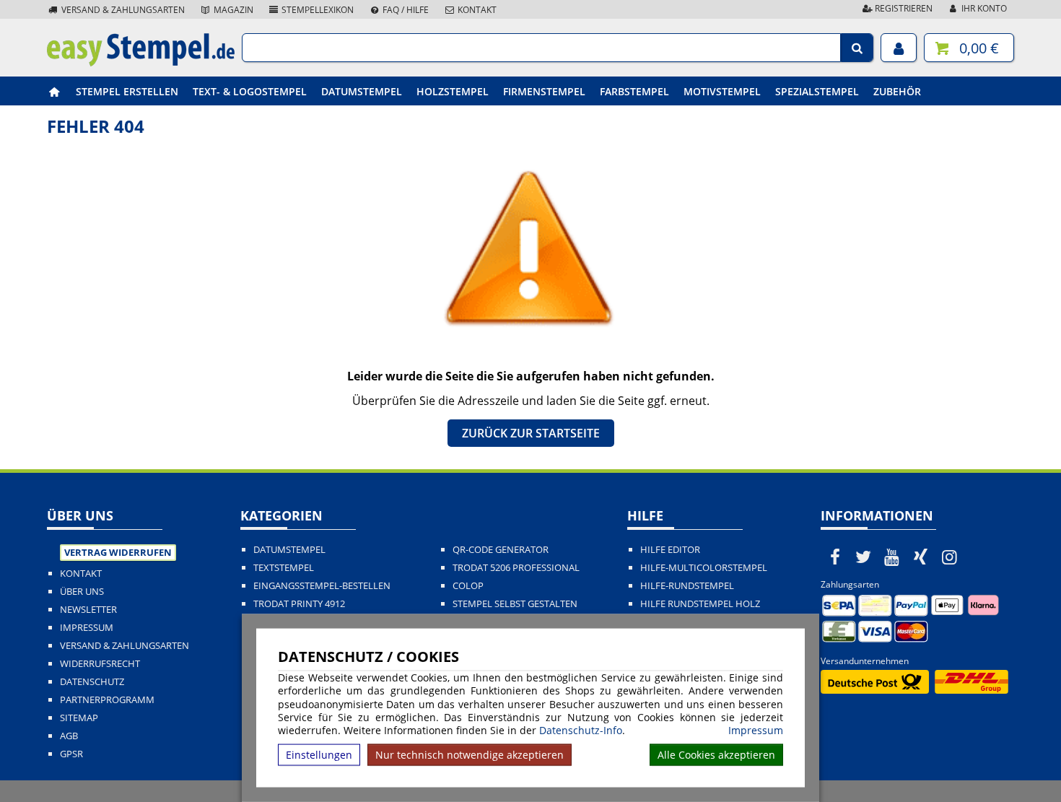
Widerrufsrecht (100, 663)
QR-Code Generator (501, 549)
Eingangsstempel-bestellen (321, 585)
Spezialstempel (817, 91)
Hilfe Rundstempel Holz (700, 603)
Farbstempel (634, 91)
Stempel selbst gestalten (515, 603)
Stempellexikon (316, 10)
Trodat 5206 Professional (516, 567)
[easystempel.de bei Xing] (921, 556)
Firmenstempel (544, 91)
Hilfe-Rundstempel (687, 585)
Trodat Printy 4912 (299, 603)
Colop (468, 585)
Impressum (755, 730)
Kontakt (476, 10)
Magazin (232, 10)
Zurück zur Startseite (531, 433)
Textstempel (283, 567)
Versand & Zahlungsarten (122, 10)
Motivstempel (722, 91)
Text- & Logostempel (250, 91)
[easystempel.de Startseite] (141, 62)
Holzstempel (452, 91)
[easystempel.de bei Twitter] (864, 556)
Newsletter (88, 609)
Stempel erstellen (127, 91)
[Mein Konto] (899, 47)
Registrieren (903, 8)
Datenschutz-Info (580, 730)
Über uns (82, 591)
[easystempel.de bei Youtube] (892, 556)
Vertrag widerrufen (118, 552)
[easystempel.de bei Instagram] (949, 556)
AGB (69, 736)
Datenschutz (92, 681)
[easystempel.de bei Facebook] (835, 556)
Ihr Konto (983, 8)
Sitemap (79, 717)
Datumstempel (361, 91)
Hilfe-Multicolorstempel (703, 567)
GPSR (71, 754)
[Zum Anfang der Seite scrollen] (958, 772)
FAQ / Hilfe (404, 10)
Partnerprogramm (107, 699)
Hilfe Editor (670, 549)
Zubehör (897, 91)
